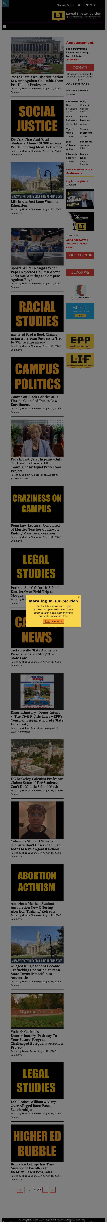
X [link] (78, 597)
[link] (53, 597)
